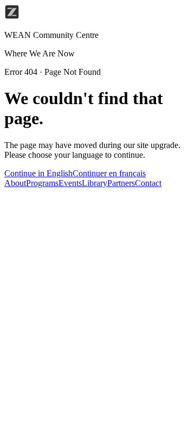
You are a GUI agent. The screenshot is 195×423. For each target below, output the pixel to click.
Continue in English (38, 173)
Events (70, 183)
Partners (121, 183)
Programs (42, 183)
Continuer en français (109, 173)
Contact (148, 183)
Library (94, 183)
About (15, 183)
